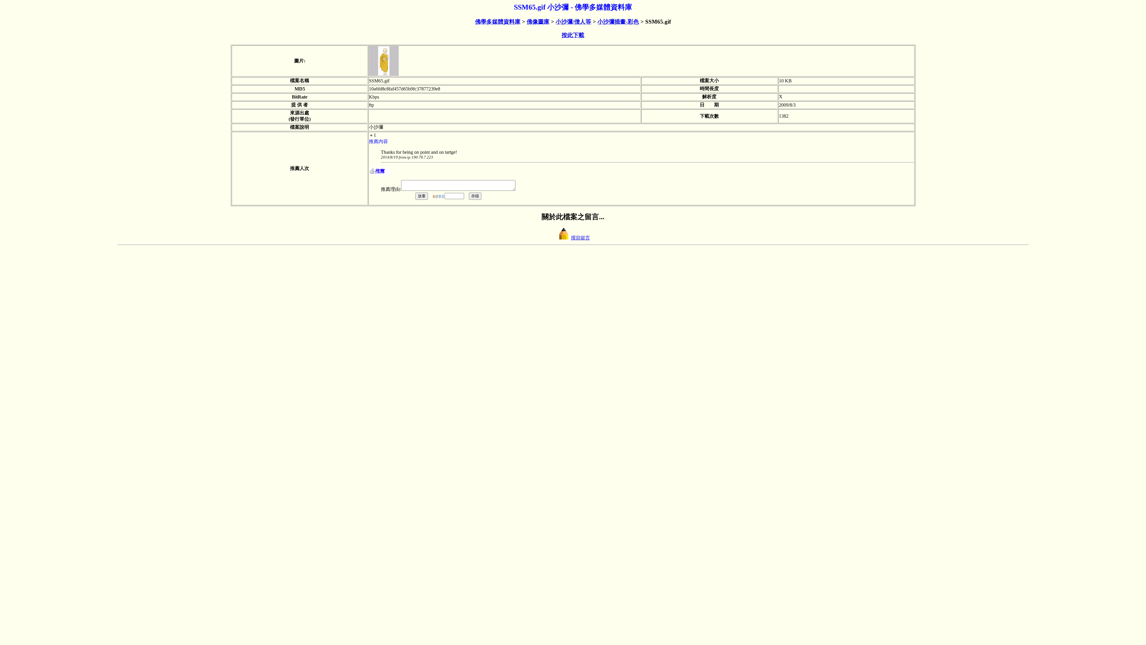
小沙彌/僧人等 (573, 22)
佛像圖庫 (538, 22)
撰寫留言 (580, 237)
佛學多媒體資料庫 (497, 22)
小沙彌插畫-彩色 (618, 22)
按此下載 (573, 35)
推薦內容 (378, 141)
